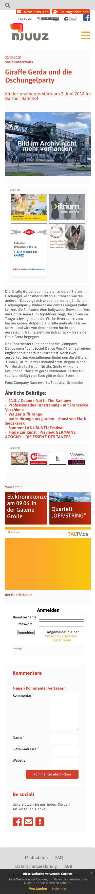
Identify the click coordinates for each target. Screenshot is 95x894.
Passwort (25, 624)
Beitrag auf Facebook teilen (17, 821)
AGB (68, 866)
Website (19, 760)
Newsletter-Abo (36, 12)
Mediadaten (36, 857)
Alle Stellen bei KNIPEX (25, 253)
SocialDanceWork (19, 62)
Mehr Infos (59, 888)
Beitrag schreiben (75, 12)
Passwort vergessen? (61, 636)
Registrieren (61, 640)
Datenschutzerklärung (36, 866)
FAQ (59, 857)
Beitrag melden (39, 821)
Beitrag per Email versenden (28, 821)
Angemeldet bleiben (63, 632)
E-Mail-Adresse (26, 749)
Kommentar (23, 695)
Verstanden (38, 888)
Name (19, 737)
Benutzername (24, 617)
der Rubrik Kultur (18, 595)
